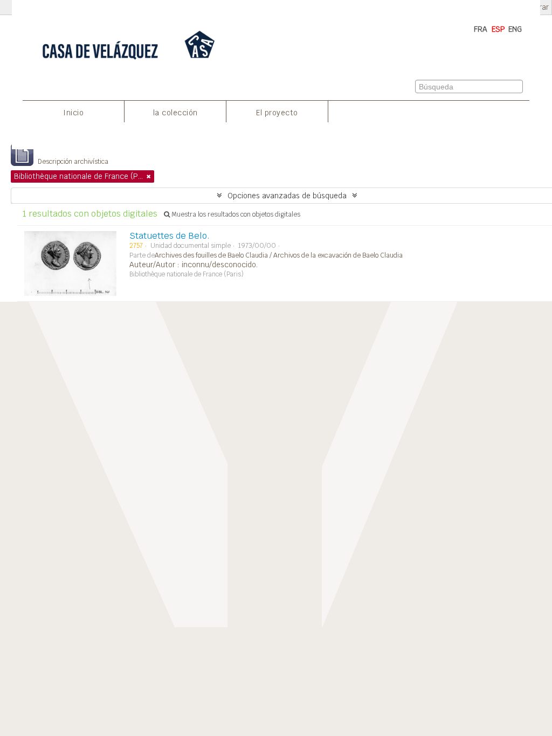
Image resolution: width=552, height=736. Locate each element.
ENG (515, 29)
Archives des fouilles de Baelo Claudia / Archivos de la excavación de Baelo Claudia (279, 255)
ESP (498, 29)
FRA (480, 29)
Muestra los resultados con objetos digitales (235, 214)
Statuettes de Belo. (169, 235)
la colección (175, 112)
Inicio (73, 112)
